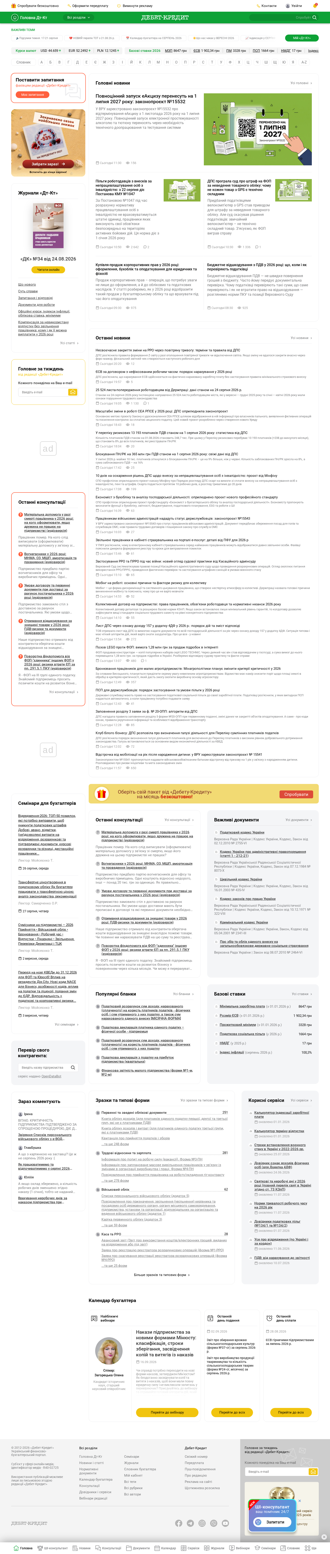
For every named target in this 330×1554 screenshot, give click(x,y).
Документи (141, 1548)
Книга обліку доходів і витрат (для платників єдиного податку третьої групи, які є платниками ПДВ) (162, 1130)
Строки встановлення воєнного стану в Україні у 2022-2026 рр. (280, 1147)
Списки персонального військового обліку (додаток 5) (145, 1196)
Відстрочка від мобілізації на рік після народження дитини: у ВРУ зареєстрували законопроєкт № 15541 (179, 755)
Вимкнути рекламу (137, 6)
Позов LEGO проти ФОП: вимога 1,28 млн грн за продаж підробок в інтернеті (157, 647)
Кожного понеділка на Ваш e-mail (45, 383)
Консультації (89, 1486)
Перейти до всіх (232, 1412)
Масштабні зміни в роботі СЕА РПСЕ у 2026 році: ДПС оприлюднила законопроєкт (162, 411)
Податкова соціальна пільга (242, 1034)
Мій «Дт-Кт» (302, 38)
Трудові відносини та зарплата (126, 1153)
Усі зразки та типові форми (202, 1100)
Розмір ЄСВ (229, 1015)
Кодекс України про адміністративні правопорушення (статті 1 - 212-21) (263, 854)
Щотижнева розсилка (202, 1488)
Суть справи (28, 291)
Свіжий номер (196, 1457)
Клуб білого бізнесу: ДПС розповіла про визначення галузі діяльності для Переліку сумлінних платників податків (187, 733)
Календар (168, 1548)
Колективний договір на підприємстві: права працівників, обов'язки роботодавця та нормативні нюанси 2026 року (188, 604)
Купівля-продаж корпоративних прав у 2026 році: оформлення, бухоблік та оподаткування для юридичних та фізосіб (146, 269)
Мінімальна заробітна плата (242, 1006)
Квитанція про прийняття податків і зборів (135, 1138)
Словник (23, 62)
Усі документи (297, 820)
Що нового (27, 284)
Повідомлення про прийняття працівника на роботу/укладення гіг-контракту (162, 1175)
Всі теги (130, 1482)
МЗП (168, 51)
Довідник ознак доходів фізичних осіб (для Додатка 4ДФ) (281, 1165)
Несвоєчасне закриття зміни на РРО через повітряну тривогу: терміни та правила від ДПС (168, 350)
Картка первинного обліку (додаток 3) (131, 1219)
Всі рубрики (133, 1488)
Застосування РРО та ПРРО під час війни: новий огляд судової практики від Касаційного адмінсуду (176, 561)
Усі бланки (182, 994)
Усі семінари (65, 1024)
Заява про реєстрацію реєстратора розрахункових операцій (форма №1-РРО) (162, 1250)
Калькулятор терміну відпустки (279, 1131)
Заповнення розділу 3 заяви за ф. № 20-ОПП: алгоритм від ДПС (147, 711)
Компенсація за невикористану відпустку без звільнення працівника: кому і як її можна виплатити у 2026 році (43, 328)
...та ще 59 (114, 1225)
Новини (84, 1548)
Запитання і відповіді (35, 298)
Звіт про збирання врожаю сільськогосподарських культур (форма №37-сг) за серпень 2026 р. (231, 1345)
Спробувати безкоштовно (38, 6)
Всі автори (132, 1494)
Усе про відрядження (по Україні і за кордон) (281, 1241)
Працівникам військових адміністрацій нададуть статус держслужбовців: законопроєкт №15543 (173, 519)
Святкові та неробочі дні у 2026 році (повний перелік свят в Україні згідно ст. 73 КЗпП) (282, 1185)
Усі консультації (178, 820)
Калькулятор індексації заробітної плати (281, 1115)
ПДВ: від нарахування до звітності (282, 1258)
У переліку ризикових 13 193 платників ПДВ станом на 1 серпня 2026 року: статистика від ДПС (172, 433)
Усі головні (299, 83)
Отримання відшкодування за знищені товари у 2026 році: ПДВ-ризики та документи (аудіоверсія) (144, 920)
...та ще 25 (114, 1266)
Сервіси (193, 1548)
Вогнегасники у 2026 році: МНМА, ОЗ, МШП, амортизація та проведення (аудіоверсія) (146, 866)
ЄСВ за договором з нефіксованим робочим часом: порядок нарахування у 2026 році (164, 372)
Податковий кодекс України (242, 832)
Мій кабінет (133, 1475)
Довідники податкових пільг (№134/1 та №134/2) (277, 1223)
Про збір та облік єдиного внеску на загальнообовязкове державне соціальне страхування (264, 944)
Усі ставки (300, 994)
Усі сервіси (300, 1100)
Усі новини (300, 338)
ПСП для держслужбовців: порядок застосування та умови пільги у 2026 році (158, 690)
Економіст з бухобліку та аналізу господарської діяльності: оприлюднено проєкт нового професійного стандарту (187, 497)
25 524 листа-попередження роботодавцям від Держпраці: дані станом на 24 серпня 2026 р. (169, 390)
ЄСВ (197, 51)
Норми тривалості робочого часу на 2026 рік (280, 1205)
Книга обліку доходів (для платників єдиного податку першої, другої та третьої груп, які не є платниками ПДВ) (164, 1121)
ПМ (229, 51)
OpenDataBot (51, 1076)
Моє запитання (32, 94)
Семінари (131, 1457)
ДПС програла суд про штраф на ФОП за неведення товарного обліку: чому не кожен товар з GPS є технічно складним (239, 187)
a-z (304, 62)
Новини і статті (91, 1463)
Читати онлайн (48, 269)
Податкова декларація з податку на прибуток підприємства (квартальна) (137, 1059)
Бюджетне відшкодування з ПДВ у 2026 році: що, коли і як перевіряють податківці (257, 267)
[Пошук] (72, 1067)
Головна (26, 1548)
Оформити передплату (90, 6)
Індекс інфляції (232, 1052)
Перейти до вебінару (167, 1412)
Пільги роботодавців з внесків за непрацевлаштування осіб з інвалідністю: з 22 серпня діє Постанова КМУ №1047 (124, 187)
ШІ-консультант (56, 1548)
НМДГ (286, 51)
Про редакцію (196, 1475)
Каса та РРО (111, 1234)
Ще (314, 1548)
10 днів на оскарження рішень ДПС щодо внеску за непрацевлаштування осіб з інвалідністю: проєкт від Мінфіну (186, 476)
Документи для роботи (36, 305)
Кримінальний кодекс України (244, 922)
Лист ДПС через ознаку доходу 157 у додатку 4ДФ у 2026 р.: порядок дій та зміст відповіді (168, 626)
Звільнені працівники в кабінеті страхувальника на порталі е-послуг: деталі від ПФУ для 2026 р (172, 540)
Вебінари (243, 1548)
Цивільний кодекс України (241, 879)
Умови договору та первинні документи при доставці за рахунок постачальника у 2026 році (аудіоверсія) (146, 893)
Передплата (194, 1463)
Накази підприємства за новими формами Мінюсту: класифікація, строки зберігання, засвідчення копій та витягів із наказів (166, 1343)
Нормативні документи (88, 1471)
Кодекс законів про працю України (248, 899)
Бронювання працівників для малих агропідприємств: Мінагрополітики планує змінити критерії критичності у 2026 (188, 669)
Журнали (131, 1463)
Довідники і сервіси (95, 1492)
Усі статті (68, 343)
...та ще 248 (115, 1144)
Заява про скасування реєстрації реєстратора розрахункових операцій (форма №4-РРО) (164, 1258)
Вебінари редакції (93, 1498)
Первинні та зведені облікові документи (134, 1113)
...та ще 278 (115, 1181)
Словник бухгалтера (140, 1469)
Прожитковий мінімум (238, 1025)
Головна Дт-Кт (33, 17)
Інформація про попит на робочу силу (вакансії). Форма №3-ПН (151, 1159)
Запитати (275, 1522)
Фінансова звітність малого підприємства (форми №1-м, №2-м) (147, 1072)
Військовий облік (115, 1190)
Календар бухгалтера (95, 1479)
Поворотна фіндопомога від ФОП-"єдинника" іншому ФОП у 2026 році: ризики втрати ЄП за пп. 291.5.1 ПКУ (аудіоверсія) (145, 950)
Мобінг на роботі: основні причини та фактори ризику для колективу (151, 583)
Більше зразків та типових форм (160, 1275)
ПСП (256, 51)
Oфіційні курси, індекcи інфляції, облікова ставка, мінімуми (44, 313)
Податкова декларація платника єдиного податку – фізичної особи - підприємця (142, 1029)
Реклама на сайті (198, 1482)
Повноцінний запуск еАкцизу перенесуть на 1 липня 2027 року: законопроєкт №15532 (146, 98)
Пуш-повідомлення (200, 1469)
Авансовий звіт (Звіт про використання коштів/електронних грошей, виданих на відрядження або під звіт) (164, 1242)
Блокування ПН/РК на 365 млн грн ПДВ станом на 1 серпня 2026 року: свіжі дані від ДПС (167, 454)
